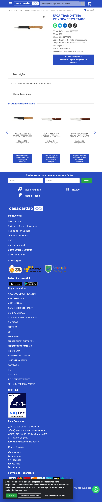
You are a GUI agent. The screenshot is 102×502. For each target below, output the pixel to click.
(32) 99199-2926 (19, 438)
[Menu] (10, 4)
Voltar (90, 10)
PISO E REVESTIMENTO (19, 379)
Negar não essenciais (30, 495)
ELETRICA (12, 327)
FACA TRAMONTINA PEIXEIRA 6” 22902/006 (51, 135)
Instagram (16, 456)
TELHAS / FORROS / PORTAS (21, 384)
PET (10, 370)
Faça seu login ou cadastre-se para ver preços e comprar (73, 60)
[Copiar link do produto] (75, 25)
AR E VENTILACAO (16, 298)
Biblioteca (16, 452)
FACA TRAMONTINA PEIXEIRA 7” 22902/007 (79, 135)
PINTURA (12, 374)
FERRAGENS (14, 336)
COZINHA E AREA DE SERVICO (22, 317)
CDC (10, 240)
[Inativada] (51, 405)
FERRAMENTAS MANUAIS (20, 346)
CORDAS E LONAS (16, 313)
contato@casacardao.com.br (25, 441)
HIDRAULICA (14, 351)
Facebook (16, 460)
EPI (9, 332)
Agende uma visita (17, 245)
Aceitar (12, 495)
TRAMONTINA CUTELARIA (73, 51)
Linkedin (15, 467)
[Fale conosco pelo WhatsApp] (96, 489)
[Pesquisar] (83, 4)
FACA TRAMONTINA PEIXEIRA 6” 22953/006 (22, 135)
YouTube (15, 463)
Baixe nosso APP (16, 254)
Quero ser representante (20, 250)
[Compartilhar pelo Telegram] (60, 25)
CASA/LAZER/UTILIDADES (20, 308)
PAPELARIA (13, 365)
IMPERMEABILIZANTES (19, 355)
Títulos (75, 189)
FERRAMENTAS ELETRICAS (21, 341)
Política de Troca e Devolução (22, 226)
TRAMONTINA (64, 49)
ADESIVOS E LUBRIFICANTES (22, 294)
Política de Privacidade (19, 231)
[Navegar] (7, 132)
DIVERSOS (13, 322)
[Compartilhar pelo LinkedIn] (65, 25)
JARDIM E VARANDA (17, 360)
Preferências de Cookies (55, 495)
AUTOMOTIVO (15, 303)
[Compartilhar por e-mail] (70, 25)
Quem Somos (14, 221)
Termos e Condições (18, 235)
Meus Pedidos (32, 189)
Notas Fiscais (32, 195)
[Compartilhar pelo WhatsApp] (55, 25)
